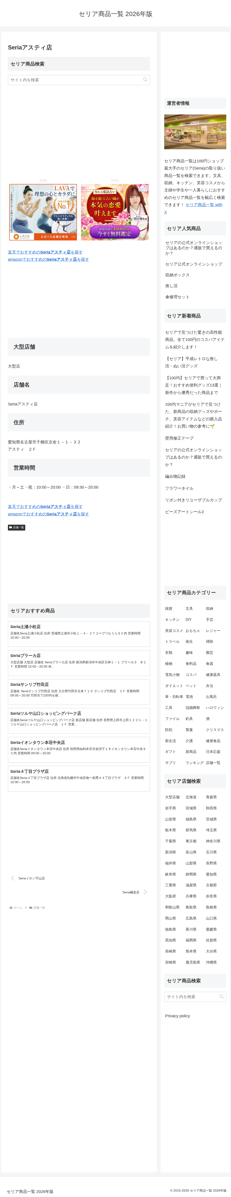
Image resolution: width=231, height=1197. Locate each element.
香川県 (191, 929)
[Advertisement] (79, 132)
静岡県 (191, 874)
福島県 (191, 819)
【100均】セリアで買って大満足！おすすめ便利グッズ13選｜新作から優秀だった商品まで (193, 385)
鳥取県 (191, 907)
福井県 (170, 863)
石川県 (211, 852)
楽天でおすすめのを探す (45, 252)
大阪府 (170, 896)
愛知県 (211, 874)
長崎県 (170, 951)
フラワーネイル (179, 488)
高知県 (170, 940)
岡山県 (170, 918)
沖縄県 (211, 962)
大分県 (211, 951)
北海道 (191, 797)
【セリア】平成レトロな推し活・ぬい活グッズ (191, 362)
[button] (145, 79)
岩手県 (170, 808)
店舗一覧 (18, 527)
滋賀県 (191, 885)
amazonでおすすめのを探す (48, 259)
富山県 (191, 852)
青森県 (211, 797)
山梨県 (191, 863)
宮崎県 (170, 962)
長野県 (211, 863)
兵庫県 (191, 896)
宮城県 (191, 808)
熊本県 (191, 951)
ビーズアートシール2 (184, 512)
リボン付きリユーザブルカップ (193, 500)
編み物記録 (175, 476)
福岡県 (191, 940)
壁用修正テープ (179, 438)
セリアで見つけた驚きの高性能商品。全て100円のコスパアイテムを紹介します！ (195, 339)
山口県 (211, 918)
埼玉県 (211, 830)
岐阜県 (170, 874)
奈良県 (211, 896)
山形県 (170, 819)
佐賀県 (211, 940)
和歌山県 (172, 907)
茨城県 (211, 819)
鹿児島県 (193, 962)
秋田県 (211, 808)
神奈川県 (213, 841)
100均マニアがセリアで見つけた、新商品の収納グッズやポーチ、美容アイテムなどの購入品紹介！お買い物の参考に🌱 (193, 415)
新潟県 (170, 852)
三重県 (170, 885)
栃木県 (170, 830)
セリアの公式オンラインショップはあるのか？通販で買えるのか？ (193, 457)
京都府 (211, 885)
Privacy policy (177, 1016)
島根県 (211, 907)
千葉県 (170, 841)
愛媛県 (211, 929)
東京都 (191, 841)
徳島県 (170, 929)
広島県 (191, 918)
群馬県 (191, 830)
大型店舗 (172, 797)
